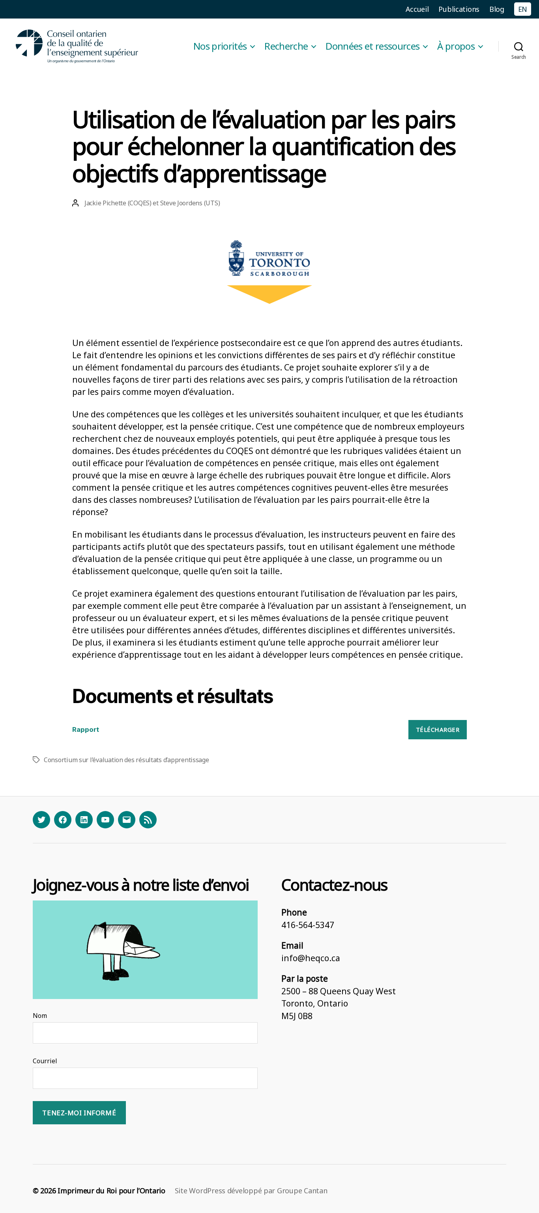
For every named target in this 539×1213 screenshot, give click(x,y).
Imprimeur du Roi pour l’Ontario (111, 1190)
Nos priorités (220, 46)
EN (522, 9)
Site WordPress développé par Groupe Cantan (251, 1190)
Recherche (286, 46)
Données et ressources (372, 46)
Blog (496, 9)
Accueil (417, 9)
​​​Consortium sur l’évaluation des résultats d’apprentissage (126, 759)
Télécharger (438, 729)
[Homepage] (77, 46)
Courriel (45, 1061)
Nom (40, 1015)
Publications (458, 9)
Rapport (85, 729)
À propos (456, 46)
